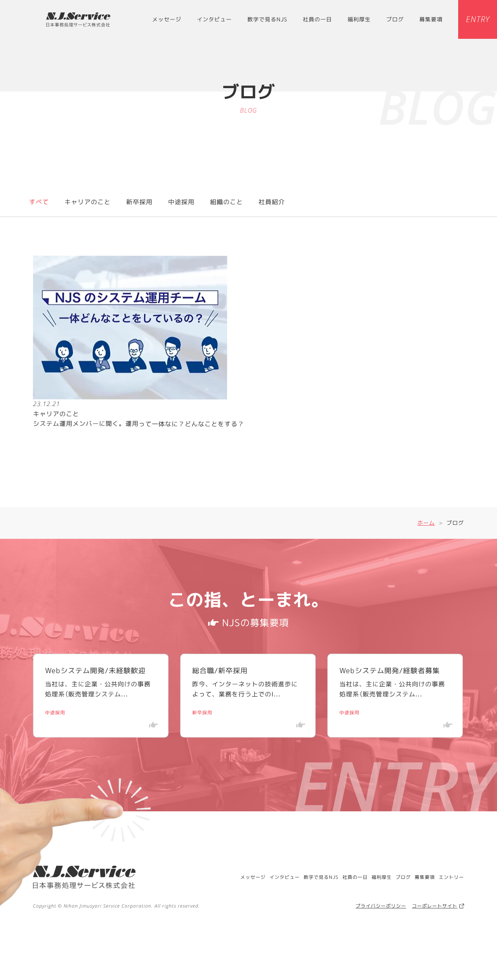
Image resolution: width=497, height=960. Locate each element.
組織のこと (226, 202)
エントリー (451, 877)
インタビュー (214, 19)
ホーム (426, 522)
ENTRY (477, 19)
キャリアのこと (87, 202)
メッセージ (166, 19)
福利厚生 (359, 19)
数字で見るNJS (267, 19)
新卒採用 (139, 202)
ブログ (395, 19)
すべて (39, 202)
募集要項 (431, 19)
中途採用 (181, 202)
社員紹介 (272, 202)
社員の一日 (317, 19)
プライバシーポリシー (381, 906)
